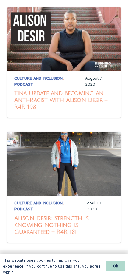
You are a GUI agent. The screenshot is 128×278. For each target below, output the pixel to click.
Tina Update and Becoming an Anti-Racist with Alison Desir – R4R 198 (60, 100)
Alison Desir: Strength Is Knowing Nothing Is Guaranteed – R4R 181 (51, 225)
